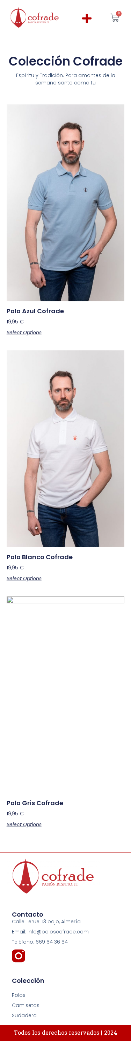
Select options (24, 332)
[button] (87, 19)
